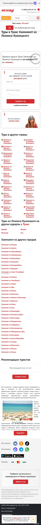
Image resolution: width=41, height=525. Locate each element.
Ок (33, 519)
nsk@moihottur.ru (6, 514)
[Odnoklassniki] (21, 443)
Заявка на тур (6, 18)
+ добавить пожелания (20, 105)
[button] (6, 141)
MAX (31, 3)
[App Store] (18, 455)
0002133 (36, 523)
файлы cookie (17, 518)
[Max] (35, 3)
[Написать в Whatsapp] (27, 449)
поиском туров (14, 121)
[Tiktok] (27, 443)
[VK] (15, 443)
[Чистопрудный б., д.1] (39, 9)
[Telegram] (21, 449)
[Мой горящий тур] (7, 10)
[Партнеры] (19, 462)
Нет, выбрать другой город (25, 28)
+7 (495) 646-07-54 (28, 9)
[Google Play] (6, 455)
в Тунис (25, 224)
